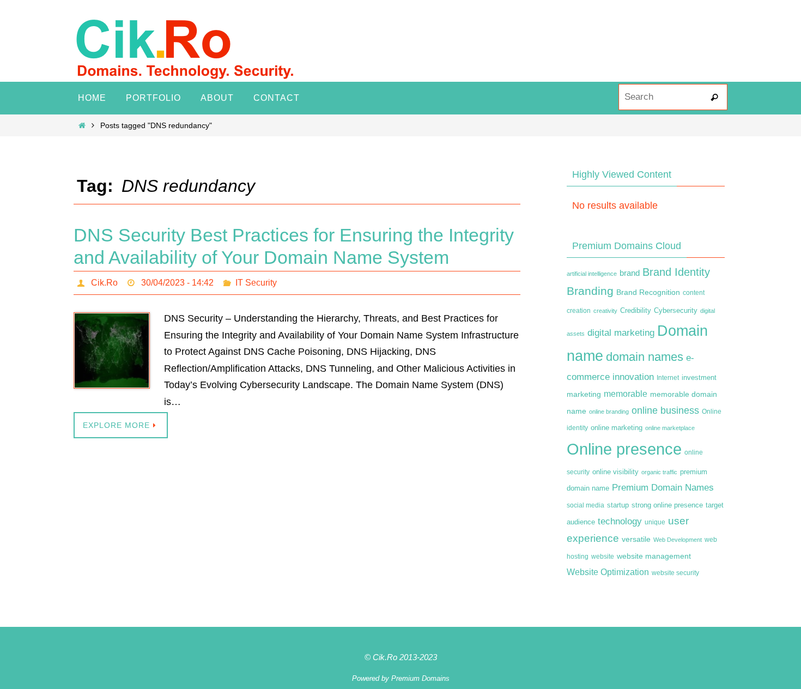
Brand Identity (676, 272)
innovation (633, 377)
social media (585, 505)
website (602, 556)
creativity (605, 310)
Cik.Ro (104, 282)
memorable (625, 393)
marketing (584, 394)
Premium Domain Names (663, 487)
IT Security (256, 282)
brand (630, 273)
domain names (644, 357)
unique (655, 522)
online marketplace (670, 428)
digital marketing (620, 332)
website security (675, 573)
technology (620, 521)
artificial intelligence (592, 273)
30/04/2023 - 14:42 (177, 282)
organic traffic (659, 472)
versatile (636, 539)
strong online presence (667, 505)
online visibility (615, 472)
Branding (590, 291)
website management (654, 556)
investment (699, 378)
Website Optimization (608, 572)
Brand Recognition (648, 292)
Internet (668, 378)
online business (665, 410)
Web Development (677, 539)
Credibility (635, 311)
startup (618, 505)
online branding (609, 411)
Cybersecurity (675, 311)
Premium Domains (420, 678)
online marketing (616, 428)
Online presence (624, 449)
